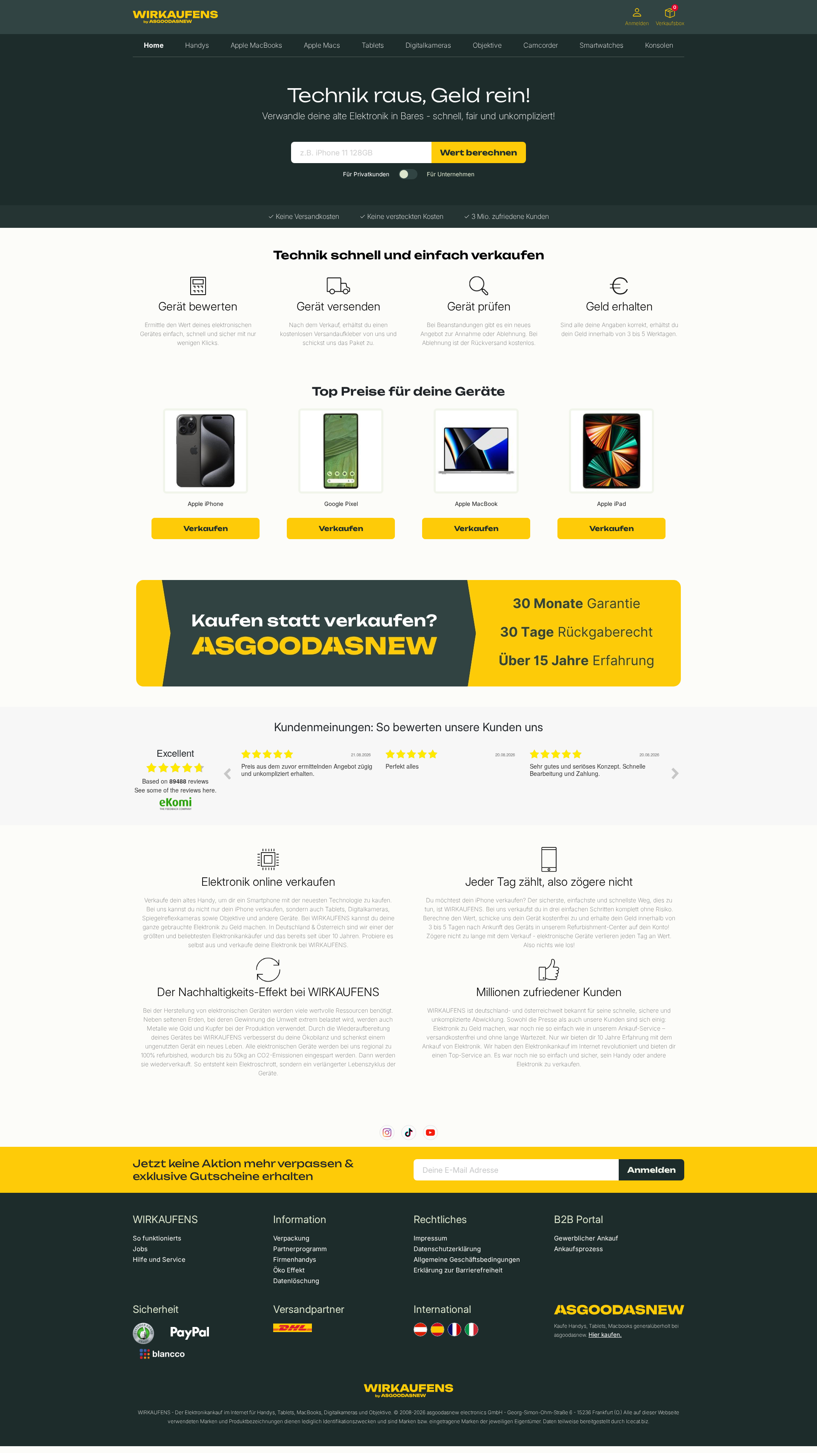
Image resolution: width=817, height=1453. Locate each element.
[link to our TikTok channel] (409, 1132)
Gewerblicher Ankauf (586, 1238)
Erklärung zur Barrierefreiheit (458, 1270)
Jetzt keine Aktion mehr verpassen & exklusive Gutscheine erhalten (243, 1170)
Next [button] (675, 773)
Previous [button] (227, 773)
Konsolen (659, 45)
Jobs (140, 1249)
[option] (307, 780)
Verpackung (291, 1238)
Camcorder (540, 45)
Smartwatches (601, 45)
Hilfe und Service (159, 1259)
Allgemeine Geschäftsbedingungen (467, 1259)
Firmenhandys (294, 1259)
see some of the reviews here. (175, 790)
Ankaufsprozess (578, 1249)
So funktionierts (157, 1238)
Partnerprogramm (300, 1249)
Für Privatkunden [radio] (366, 174)
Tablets (373, 45)
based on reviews (175, 781)
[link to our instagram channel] (387, 1132)
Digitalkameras (428, 45)
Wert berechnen (478, 152)
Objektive (487, 45)
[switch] (408, 174)
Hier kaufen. (605, 1334)
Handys (197, 45)
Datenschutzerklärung (447, 1249)
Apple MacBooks (256, 45)
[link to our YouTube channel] (430, 1132)
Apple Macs (322, 45)
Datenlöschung (296, 1281)
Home (153, 45)
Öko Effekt (289, 1270)
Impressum (430, 1238)
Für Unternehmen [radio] (450, 174)
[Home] (175, 17)
